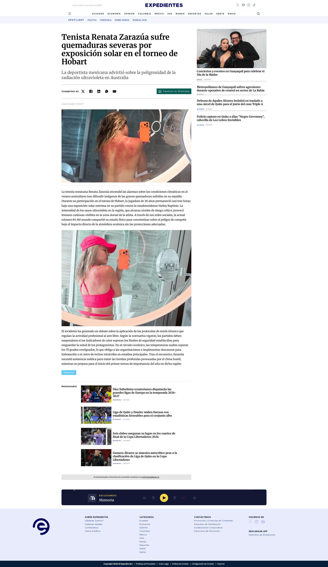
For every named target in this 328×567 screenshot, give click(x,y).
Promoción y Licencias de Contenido (213, 520)
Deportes (194, 14)
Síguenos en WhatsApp (176, 91)
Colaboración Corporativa (208, 527)
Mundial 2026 (140, 20)
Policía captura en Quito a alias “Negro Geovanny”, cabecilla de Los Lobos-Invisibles (230, 118)
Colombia (144, 14)
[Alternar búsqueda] (258, 13)
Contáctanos (91, 527)
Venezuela (105, 20)
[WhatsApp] (106, 91)
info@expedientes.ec (150, 477)
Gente (220, 14)
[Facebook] (90, 91)
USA (169, 14)
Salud (209, 14)
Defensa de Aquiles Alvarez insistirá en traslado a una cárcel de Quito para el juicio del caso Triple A (230, 102)
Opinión (129, 14)
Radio (232, 14)
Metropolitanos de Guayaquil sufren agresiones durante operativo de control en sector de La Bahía (230, 88)
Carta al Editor (92, 531)
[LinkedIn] (98, 91)
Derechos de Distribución (207, 524)
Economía (114, 14)
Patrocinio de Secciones (207, 531)
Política (92, 20)
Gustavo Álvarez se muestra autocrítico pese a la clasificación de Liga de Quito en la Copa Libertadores (145, 456)
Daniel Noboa (122, 20)
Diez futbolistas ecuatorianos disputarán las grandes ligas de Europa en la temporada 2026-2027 (144, 392)
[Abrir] (69, 13)
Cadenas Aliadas (93, 524)
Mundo (180, 14)
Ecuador (98, 14)
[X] (83, 91)
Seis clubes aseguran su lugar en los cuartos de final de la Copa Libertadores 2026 (144, 435)
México (159, 14)
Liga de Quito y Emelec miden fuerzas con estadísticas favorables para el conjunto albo (142, 413)
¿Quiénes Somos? (94, 520)
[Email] (114, 91)
